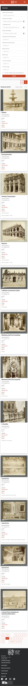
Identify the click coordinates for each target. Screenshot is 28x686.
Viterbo (3, 126)
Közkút (3, 112)
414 (7, 639)
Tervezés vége (5, 66)
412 (25, 635)
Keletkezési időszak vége (8, 42)
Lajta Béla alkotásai (5, 662)
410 (16, 635)
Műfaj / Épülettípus (6, 30)
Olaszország (4, 123)
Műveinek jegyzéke (5, 668)
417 (21, 638)
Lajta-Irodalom (4, 670)
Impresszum (4, 673)
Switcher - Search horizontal (22, 82)
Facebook (2, 679)
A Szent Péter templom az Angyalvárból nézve (10, 613)
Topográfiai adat (6, 24)
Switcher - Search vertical (25, 82)
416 (16, 638)
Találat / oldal (18, 87)
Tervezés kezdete (6, 60)
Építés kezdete (5, 48)
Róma (2, 304)
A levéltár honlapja (5, 660)
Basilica (4, 243)
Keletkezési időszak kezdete (9, 36)
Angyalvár (5, 478)
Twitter (6, 679)
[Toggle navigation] (3, 2)
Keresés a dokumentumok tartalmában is (14, 72)
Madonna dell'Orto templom (10, 335)
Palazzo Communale (8, 196)
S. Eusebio (4, 424)
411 (21, 635)
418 (3, 641)
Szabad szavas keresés (7, 12)
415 (12, 638)
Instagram (10, 679)
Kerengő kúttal (6, 154)
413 (3, 638)
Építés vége (5, 54)
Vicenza (3, 210)
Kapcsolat (3, 676)
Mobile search (25, 2)
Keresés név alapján (7, 18)
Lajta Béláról (4, 665)
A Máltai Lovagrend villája (10, 290)
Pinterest (14, 679)
